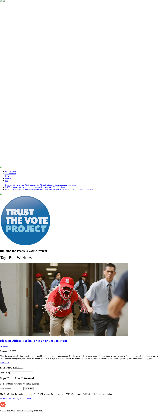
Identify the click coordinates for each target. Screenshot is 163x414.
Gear (29, 398)
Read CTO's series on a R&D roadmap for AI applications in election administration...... (40, 185)
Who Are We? (11, 171)
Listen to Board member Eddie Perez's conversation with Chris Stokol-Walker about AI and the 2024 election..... (50, 189)
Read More (4, 363)
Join (6, 180)
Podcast (8, 178)
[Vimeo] (1, 167)
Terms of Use (5, 398)
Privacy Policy (19, 398)
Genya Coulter (5, 346)
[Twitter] (4, 1)
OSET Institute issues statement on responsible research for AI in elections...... (36, 187)
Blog (7, 176)
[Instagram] (81, 164)
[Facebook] (1, 1)
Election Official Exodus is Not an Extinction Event (33, 340)
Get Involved (10, 174)
